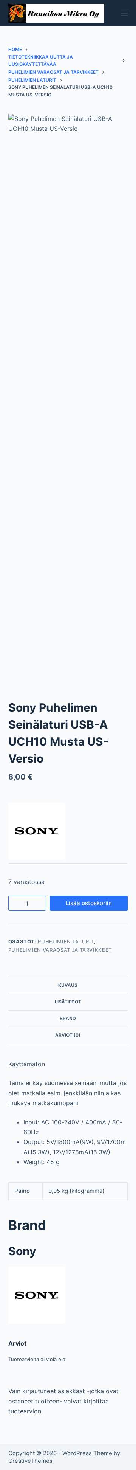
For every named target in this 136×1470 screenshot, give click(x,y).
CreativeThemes (30, 1460)
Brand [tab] (68, 1018)
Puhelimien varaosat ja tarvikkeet (60, 950)
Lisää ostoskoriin (89, 903)
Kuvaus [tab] (67, 985)
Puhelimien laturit (66, 941)
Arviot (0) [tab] (67, 1035)
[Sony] (36, 831)
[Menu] (124, 13)
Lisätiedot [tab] (68, 1002)
